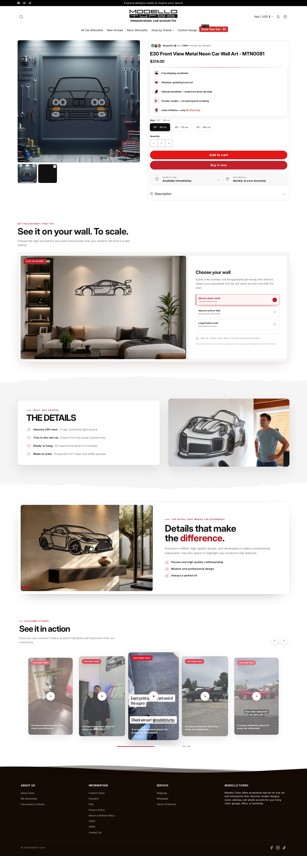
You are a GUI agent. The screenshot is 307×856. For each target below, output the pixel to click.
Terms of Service (166, 804)
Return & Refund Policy (102, 815)
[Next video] (284, 640)
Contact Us (95, 832)
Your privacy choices (33, 804)
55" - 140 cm (203, 127)
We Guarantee (29, 798)
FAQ (91, 804)
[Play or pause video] (50, 696)
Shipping (162, 793)
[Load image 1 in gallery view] (27, 173)
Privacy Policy (97, 810)
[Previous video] (275, 640)
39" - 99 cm (160, 127)
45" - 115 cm (181, 127)
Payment (94, 798)
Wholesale (162, 798)
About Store (28, 793)
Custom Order (97, 793)
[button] (21, 16)
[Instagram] (278, 848)
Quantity (155, 136)
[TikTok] (284, 848)
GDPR (92, 826)
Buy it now (219, 165)
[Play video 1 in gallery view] (47, 173)
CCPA (92, 821)
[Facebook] (271, 848)
